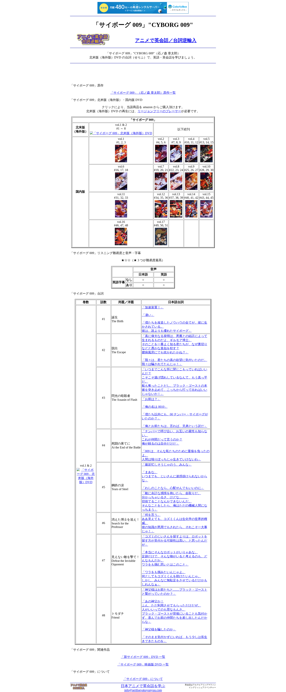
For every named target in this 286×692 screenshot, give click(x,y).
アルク (195, 685)
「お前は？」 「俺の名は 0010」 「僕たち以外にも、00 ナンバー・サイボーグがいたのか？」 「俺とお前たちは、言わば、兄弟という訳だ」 (175, 412)
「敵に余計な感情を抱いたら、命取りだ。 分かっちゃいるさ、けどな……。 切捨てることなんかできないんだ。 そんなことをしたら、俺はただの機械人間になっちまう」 (174, 501)
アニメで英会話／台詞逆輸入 (166, 40)
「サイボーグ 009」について (143, 679)
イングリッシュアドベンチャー (202, 687)
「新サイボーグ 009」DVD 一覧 (143, 656)
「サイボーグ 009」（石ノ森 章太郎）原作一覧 (143, 92)
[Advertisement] (143, 74)
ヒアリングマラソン (207, 685)
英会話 (188, 685)
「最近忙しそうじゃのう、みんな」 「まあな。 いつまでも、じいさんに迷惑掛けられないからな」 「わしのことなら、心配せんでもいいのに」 (174, 476)
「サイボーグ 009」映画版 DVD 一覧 (143, 664)
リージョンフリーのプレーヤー (159, 111)
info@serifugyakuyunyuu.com (143, 690)
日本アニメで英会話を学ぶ (143, 686)
